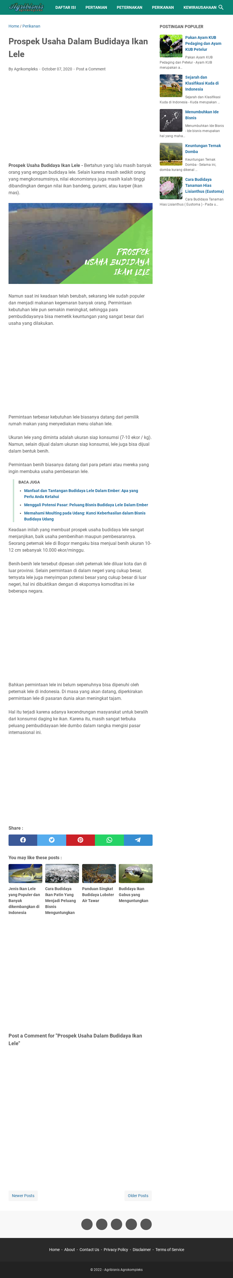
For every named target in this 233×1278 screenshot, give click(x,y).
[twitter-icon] (101, 1224)
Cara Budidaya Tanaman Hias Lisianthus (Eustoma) (204, 185)
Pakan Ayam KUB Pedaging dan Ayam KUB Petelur (203, 43)
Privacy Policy (116, 1249)
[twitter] (51, 840)
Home (54, 1249)
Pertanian (96, 7)
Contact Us (89, 1249)
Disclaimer (142, 1249)
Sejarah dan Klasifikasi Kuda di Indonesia (202, 83)
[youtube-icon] (131, 1224)
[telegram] (138, 840)
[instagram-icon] (116, 1224)
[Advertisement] (81, 118)
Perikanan (163, 7)
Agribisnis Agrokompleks (123, 1270)
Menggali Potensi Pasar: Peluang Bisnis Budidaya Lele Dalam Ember (86, 505)
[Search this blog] (221, 7)
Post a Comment (91, 69)
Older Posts (138, 1195)
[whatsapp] (109, 840)
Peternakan (129, 7)
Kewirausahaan (200, 7)
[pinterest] (80, 840)
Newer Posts (23, 1195)
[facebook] (23, 840)
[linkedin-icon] (146, 1224)
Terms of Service (169, 1249)
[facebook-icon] (87, 1224)
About (69, 1249)
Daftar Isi (65, 7)
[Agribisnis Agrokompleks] (27, 7)
